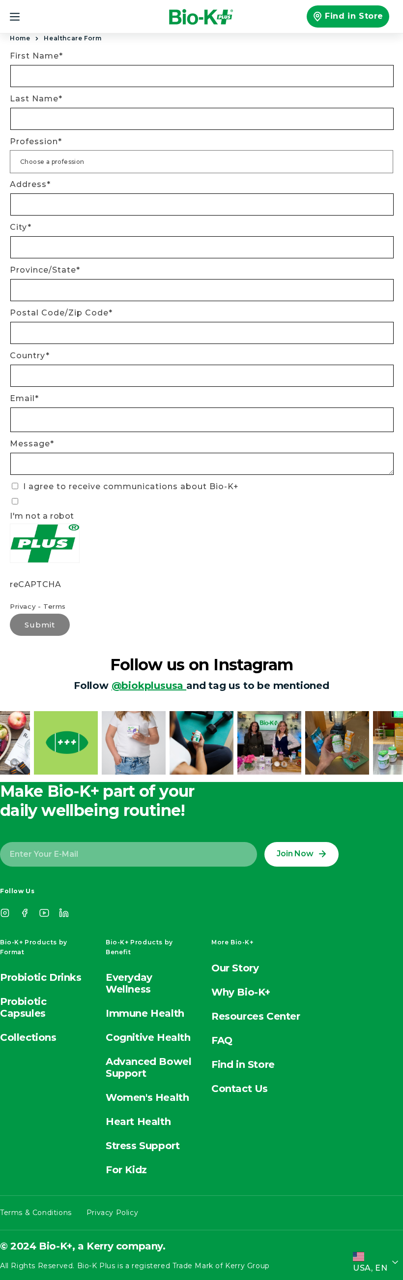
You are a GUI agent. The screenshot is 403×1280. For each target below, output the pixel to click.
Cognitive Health (148, 1037)
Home (20, 38)
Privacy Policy (112, 1212)
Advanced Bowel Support (148, 1067)
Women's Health (147, 1097)
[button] (20, 17)
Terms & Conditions (36, 1212)
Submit (40, 624)
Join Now (295, 853)
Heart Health (138, 1121)
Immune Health (145, 1013)
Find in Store (354, 16)
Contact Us (239, 1088)
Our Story (235, 968)
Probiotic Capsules (23, 1007)
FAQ (221, 1040)
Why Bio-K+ (240, 992)
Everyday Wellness (129, 983)
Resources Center (255, 1016)
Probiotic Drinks (41, 977)
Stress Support (142, 1146)
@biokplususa (149, 685)
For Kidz (126, 1170)
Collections (28, 1037)
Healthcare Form (72, 38)
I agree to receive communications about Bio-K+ (130, 486)
